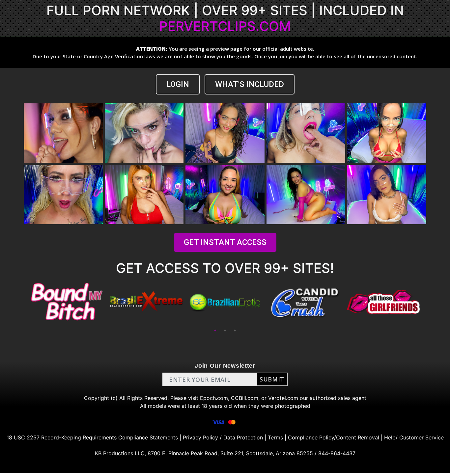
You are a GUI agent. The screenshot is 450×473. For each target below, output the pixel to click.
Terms (275, 437)
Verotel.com (283, 398)
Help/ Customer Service (414, 437)
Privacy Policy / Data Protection (223, 437)
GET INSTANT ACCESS (225, 242)
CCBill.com (244, 398)
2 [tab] (225, 330)
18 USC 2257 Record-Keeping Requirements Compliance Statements (92, 437)
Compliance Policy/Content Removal (333, 437)
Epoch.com (214, 398)
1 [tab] (215, 330)
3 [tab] (235, 330)
